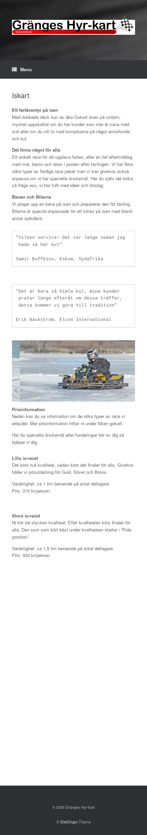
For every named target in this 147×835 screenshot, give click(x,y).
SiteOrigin (69, 821)
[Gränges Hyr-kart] (73, 25)
